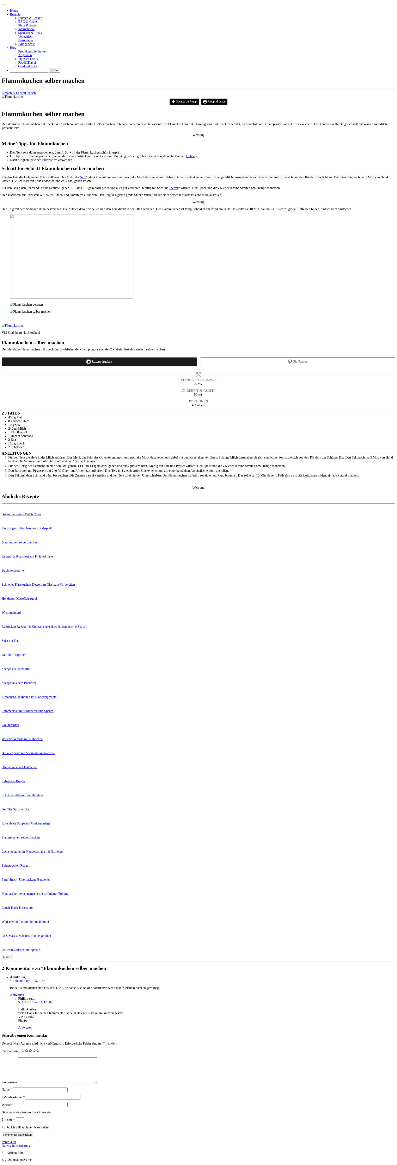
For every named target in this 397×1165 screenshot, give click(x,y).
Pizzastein (48, 160)
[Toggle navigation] (4, 4)
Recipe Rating (11, 1051)
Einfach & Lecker (13, 93)
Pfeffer (173, 188)
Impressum (9, 1142)
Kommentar (9, 1082)
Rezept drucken (216, 101)
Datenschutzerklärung (16, 1145)
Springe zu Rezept (186, 101)
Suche (54, 70)
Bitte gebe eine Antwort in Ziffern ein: (26, 1112)
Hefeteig (191, 156)
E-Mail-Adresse (13, 1097)
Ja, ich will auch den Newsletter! (27, 1127)
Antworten (17, 995)
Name (7, 1089)
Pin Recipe (299, 361)
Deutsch (30, 93)
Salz (83, 177)
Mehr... (7, 957)
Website (7, 1105)
